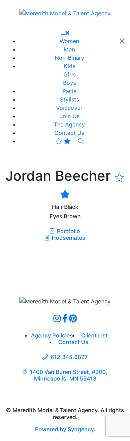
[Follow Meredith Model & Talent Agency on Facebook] (65, 318)
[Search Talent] (80, 141)
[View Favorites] (62, 141)
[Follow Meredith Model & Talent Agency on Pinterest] (73, 318)
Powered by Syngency (64, 429)
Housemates (67, 237)
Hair (57, 207)
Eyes (56, 216)
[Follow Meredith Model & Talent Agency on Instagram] (57, 318)
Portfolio (67, 231)
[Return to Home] (65, 12)
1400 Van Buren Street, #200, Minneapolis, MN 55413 (68, 375)
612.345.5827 (69, 357)
